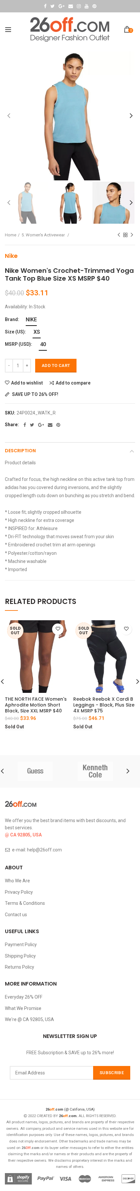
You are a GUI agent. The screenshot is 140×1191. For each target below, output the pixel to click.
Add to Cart (56, 365)
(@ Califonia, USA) (70, 1109)
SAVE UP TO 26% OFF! (34, 394)
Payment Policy (21, 944)
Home (10, 234)
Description (20, 450)
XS (37, 332)
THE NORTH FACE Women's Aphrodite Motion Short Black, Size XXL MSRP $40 (36, 705)
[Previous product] (119, 235)
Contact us (16, 914)
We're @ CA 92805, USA (29, 1019)
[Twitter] (32, 425)
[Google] (41, 425)
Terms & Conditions (25, 903)
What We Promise (23, 1008)
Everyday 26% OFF (23, 997)
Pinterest (94, 6)
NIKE (31, 319)
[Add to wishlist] (57, 629)
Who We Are (17, 880)
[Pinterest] (58, 425)
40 (43, 344)
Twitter (53, 6)
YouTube (87, 6)
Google (61, 6)
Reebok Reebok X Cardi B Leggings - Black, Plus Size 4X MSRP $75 (103, 705)
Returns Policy (19, 967)
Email (70, 6)
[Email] (50, 425)
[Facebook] (24, 425)
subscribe (112, 1072)
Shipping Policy (20, 956)
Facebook (45, 6)
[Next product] (132, 235)
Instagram (79, 6)
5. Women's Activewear (43, 234)
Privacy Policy (19, 892)
